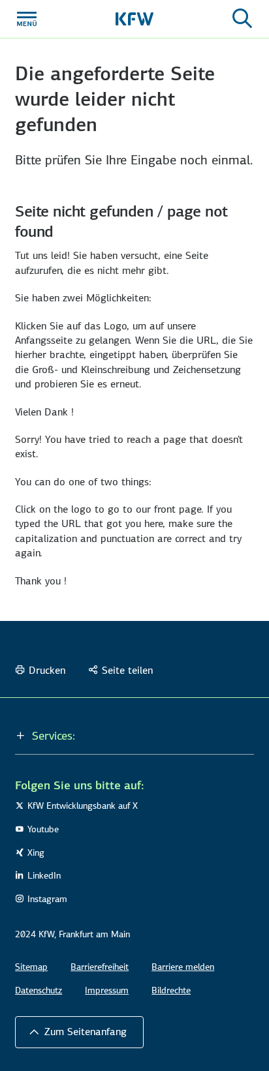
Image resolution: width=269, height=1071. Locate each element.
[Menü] (27, 19)
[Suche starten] (242, 19)
